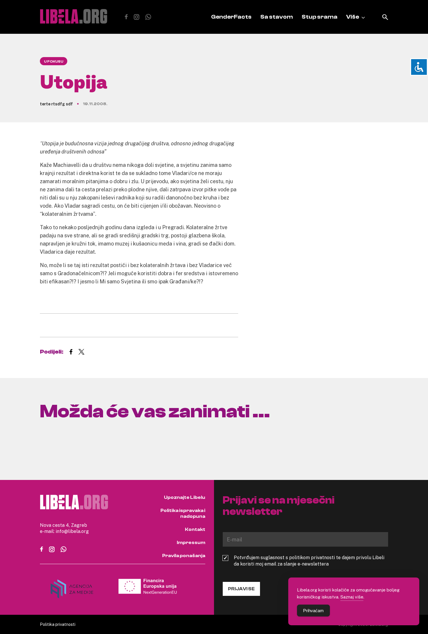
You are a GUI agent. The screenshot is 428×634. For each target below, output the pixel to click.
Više (352, 16)
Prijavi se (241, 588)
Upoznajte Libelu (184, 497)
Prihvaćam (313, 610)
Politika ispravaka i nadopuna (182, 513)
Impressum (191, 542)
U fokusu (53, 61)
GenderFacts (231, 16)
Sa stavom (276, 16)
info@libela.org (72, 531)
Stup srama (319, 16)
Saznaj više (351, 596)
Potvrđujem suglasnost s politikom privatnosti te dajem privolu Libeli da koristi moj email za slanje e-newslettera (309, 560)
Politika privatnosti (57, 624)
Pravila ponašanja (183, 555)
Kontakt (195, 529)
